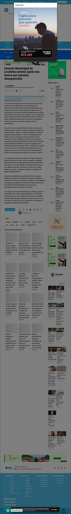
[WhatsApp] (8, 510)
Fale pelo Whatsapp (17, 510)
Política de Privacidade (29, 510)
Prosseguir (54, 509)
